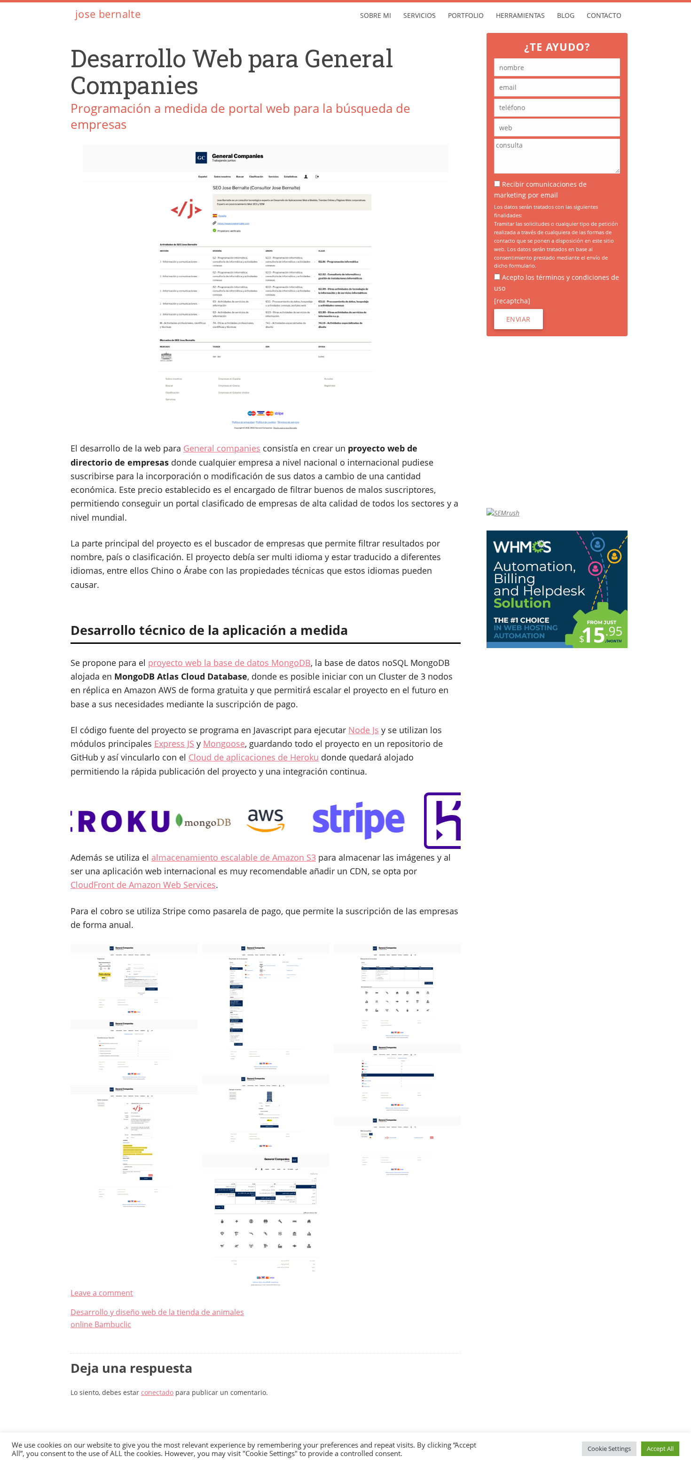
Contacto (604, 15)
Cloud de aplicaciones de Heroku (253, 757)
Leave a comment (102, 1293)
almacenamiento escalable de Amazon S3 (233, 857)
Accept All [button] (660, 1448)
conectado (157, 1392)
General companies (221, 448)
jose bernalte (108, 14)
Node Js (363, 730)
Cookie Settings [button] (609, 1448)
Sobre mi (375, 15)
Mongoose (224, 743)
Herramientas (520, 15)
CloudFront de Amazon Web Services (143, 884)
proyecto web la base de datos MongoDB (229, 662)
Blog (565, 15)
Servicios (419, 15)
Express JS (174, 743)
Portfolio (466, 15)
